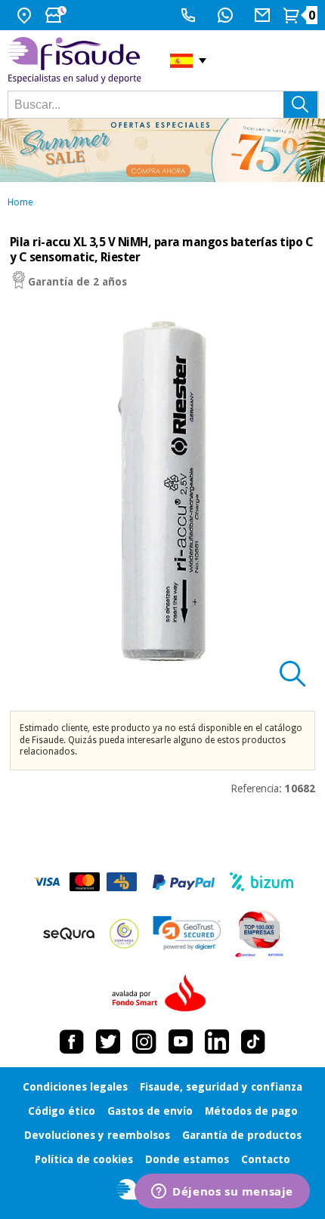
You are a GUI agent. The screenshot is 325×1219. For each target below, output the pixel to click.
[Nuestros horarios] (57, 15)
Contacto (265, 1159)
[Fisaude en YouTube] (181, 1041)
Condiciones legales (75, 1087)
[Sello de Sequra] (69, 933)
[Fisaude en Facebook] (72, 1041)
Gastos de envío (150, 1111)
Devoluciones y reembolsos (97, 1135)
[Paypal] (184, 882)
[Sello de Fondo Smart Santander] (162, 994)
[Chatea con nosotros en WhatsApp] (227, 15)
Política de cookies (84, 1159)
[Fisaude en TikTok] (253, 1041)
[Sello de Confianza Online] (124, 933)
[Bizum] (262, 882)
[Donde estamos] (26, 15)
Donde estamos (187, 1159)
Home (20, 202)
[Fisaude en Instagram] (144, 1041)
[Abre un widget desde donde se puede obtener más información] (222, 1192)
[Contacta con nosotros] (264, 15)
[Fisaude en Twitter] (108, 1041)
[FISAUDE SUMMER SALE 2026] (162, 150)
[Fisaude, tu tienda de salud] (77, 60)
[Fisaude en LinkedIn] (217, 1041)
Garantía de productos (242, 1135)
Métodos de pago (251, 1111)
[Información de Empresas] (259, 933)
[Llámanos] (190, 15)
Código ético (61, 1111)
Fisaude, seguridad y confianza (221, 1087)
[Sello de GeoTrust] (187, 933)
